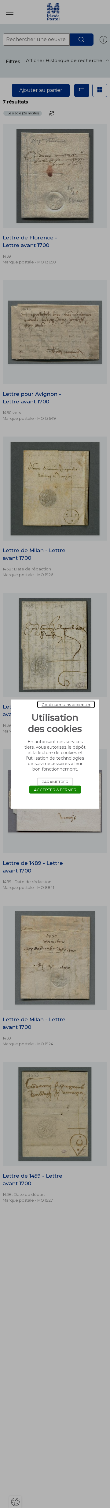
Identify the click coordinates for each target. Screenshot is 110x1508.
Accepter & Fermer (55, 789)
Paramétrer (55, 781)
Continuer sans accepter (66, 704)
